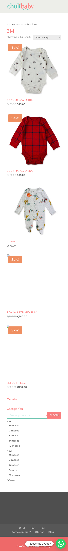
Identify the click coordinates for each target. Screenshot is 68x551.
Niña (9, 421)
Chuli (22, 528)
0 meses (14, 425)
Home (10, 24)
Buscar (54, 415)
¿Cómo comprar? (20, 532)
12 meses (14, 445)
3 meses (14, 430)
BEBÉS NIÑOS (23, 24)
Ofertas (11, 480)
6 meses (14, 435)
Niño (9, 450)
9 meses (14, 440)
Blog (51, 532)
